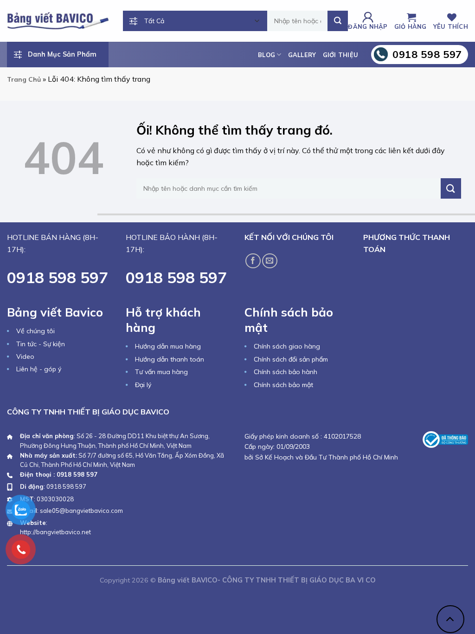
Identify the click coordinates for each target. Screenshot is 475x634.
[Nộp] (337, 21)
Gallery (302, 54)
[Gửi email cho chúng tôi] (269, 261)
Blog (266, 54)
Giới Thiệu (341, 54)
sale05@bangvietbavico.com (81, 510)
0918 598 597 (66, 486)
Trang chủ (24, 79)
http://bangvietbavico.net (55, 532)
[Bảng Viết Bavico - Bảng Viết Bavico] (58, 20)
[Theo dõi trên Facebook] (253, 261)
